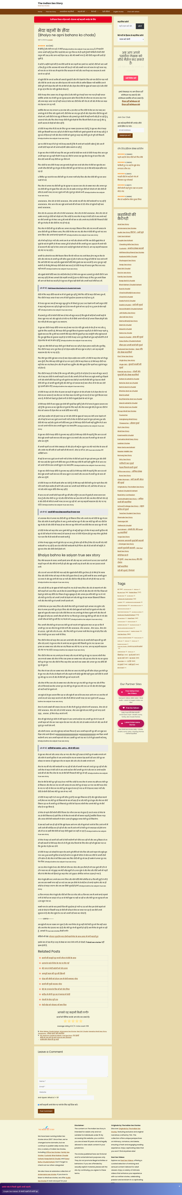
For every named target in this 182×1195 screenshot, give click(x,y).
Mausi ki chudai (125, 329)
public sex (121, 641)
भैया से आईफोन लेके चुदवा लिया (130, 199)
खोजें (140, 26)
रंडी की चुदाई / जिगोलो (126, 570)
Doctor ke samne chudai (124, 608)
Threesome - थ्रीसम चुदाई (46, 1033)
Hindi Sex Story (123, 431)
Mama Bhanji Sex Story (128, 321)
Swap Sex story (125, 264)
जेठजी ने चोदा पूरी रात (50, 1000)
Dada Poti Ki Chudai (127, 301)
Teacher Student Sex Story (130, 513)
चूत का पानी (123, 658)
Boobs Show (135, 592)
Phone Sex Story (138, 637)
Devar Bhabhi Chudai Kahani (131, 309)
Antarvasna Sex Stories (68, 1031)
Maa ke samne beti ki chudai (126, 628)
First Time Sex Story (125, 356)
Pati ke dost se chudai (128, 407)
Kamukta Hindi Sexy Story (98, 1031)
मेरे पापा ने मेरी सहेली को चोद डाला (55, 968)
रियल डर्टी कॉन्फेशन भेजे (131, 105)
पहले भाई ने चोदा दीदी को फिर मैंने (130, 157)
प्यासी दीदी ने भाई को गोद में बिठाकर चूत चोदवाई (128, 178)
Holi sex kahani (122, 618)
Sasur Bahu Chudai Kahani (130, 341)
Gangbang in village (137, 612)
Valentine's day (122, 651)
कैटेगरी (93, 12)
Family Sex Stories (125, 276)
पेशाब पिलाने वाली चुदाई (128, 467)
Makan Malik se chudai (124, 631)
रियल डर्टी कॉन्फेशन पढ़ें (131, 101)
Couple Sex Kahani (125, 240)
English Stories (119, 12)
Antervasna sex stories (47, 1174)
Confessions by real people (134, 602)
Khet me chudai (132, 621)
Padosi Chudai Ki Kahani (127, 491)
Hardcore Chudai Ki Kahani (52, 1035)
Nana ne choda (125, 333)
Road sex (128, 641)
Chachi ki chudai (126, 297)
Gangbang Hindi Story (128, 419)
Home (40, 12)
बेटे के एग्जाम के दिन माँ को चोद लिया (56, 989)
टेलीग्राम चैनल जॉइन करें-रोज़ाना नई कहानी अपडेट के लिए (73, 19)
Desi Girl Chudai (82, 1031)
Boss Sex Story (125, 475)
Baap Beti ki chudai (127, 281)
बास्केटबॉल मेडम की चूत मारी (49, 1039)
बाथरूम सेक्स (122, 661)
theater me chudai (123, 644)
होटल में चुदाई (122, 667)
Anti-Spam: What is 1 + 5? (48, 1097)
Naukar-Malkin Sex (125, 451)
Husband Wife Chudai (128, 256)
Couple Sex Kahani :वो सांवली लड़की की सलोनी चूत (20, 1191)
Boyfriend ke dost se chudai (130, 399)
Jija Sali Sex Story (126, 317)
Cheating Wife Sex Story (129, 244)
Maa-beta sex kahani (126, 447)
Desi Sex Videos (127, 1160)
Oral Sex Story (67, 1035)
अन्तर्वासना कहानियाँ (67, 12)
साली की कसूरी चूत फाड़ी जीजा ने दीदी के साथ (59, 958)
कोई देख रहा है (123, 555)
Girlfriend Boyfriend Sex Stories (131, 252)
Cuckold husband (124, 605)
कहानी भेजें (81, 12)
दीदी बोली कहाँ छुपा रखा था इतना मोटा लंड (130, 189)
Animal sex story (128, 589)
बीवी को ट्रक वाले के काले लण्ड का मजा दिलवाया (55, 1038)
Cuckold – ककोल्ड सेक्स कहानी (131, 248)
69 (41, 1035)
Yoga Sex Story (124, 537)
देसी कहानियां (59, 1033)
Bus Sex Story (122, 595)
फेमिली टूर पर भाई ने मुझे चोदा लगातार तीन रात (129, 167)
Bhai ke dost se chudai (128, 391)
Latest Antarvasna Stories (132, 723)
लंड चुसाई (76, 1035)
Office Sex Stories (53, 1152)
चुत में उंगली (134, 655)
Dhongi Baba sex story (137, 605)
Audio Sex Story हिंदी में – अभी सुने (131, 232)
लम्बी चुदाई (133, 664)
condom (121, 602)
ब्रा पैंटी (131, 661)
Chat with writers (133, 12)
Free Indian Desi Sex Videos (132, 692)
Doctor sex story (124, 272)
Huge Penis (133, 618)
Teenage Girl (123, 521)
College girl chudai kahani (127, 599)
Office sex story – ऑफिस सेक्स (130, 471)
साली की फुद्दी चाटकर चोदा (52, 984)
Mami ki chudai (125, 325)
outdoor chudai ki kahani (125, 637)
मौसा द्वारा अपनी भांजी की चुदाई (130, 345)
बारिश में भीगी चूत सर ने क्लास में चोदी (56, 994)
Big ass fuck (123, 592)
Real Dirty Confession (126, 495)
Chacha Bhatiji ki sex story (129, 293)
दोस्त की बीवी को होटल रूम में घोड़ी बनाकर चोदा (60, 979)
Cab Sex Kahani (124, 236)
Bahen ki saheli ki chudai (129, 379)
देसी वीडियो (106, 12)
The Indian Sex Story (50, 3)
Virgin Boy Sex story (127, 360)
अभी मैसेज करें (130, 78)
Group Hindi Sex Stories (127, 411)
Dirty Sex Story (125, 459)
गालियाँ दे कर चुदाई (126, 463)
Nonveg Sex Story (125, 455)
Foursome (123, 415)
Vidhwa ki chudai (124, 525)
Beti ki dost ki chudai (127, 387)
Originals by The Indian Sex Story (131, 487)
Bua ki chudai (124, 289)
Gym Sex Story (123, 427)
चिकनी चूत (123, 655)
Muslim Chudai (136, 631)
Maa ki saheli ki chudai (128, 403)
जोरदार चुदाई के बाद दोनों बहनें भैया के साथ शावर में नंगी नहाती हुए (73, 936)
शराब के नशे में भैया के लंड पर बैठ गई (55, 963)
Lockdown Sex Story (123, 624)
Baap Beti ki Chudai (52, 1159)
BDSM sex (137, 589)
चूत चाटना (134, 658)
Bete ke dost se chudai (128, 383)
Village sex (131, 651)
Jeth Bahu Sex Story (127, 313)
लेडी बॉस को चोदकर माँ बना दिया (54, 1005)
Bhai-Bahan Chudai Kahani (49, 1031)
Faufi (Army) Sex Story (124, 612)
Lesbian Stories (124, 443)
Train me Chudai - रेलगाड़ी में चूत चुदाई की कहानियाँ (130, 647)
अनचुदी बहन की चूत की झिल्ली (53, 973)
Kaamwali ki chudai (126, 435)
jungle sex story (122, 621)
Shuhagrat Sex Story (127, 260)
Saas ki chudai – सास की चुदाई (131, 337)
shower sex (135, 641)
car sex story (131, 595)
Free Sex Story (51, 12)
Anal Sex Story (123, 224)
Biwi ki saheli (124, 395)
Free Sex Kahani (132, 708)
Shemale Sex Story (125, 517)
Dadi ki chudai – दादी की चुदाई (131, 305)
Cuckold (47, 1155)
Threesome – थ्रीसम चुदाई (129, 423)
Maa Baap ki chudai (135, 624)
